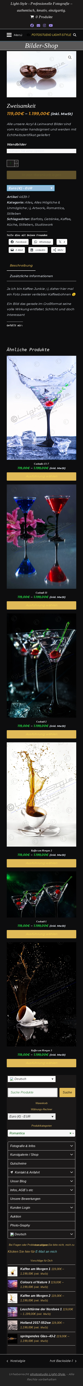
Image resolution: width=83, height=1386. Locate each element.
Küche (12, 224)
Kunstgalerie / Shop (24, 1154)
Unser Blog (18, 1181)
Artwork (38, 208)
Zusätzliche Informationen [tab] (31, 276)
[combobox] (41, 1133)
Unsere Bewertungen (25, 1198)
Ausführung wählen (41, 476)
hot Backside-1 (61, 1361)
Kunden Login (20, 1207)
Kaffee (65, 219)
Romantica (55, 208)
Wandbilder (16, 144)
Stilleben (14, 213)
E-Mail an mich (46, 1251)
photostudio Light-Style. (48, 1374)
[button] (14, 35)
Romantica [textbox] (40, 1133)
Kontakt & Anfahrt (27, 1172)
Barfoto (36, 219)
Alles (28, 202)
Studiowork (44, 224)
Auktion (15, 1216)
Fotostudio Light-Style (51, 34)
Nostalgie (16, 1361)
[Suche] (74, 34)
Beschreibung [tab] (21, 265)
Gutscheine (18, 1163)
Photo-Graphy (20, 1225)
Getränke (51, 219)
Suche (67, 1092)
